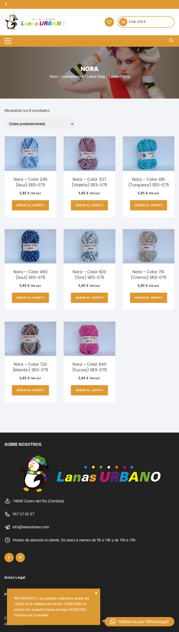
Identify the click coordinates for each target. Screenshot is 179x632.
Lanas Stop (96, 76)
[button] (139, 621)
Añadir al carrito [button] (30, 205)
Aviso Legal (14, 577)
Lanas (114, 76)
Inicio (53, 76)
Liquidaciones (72, 76)
